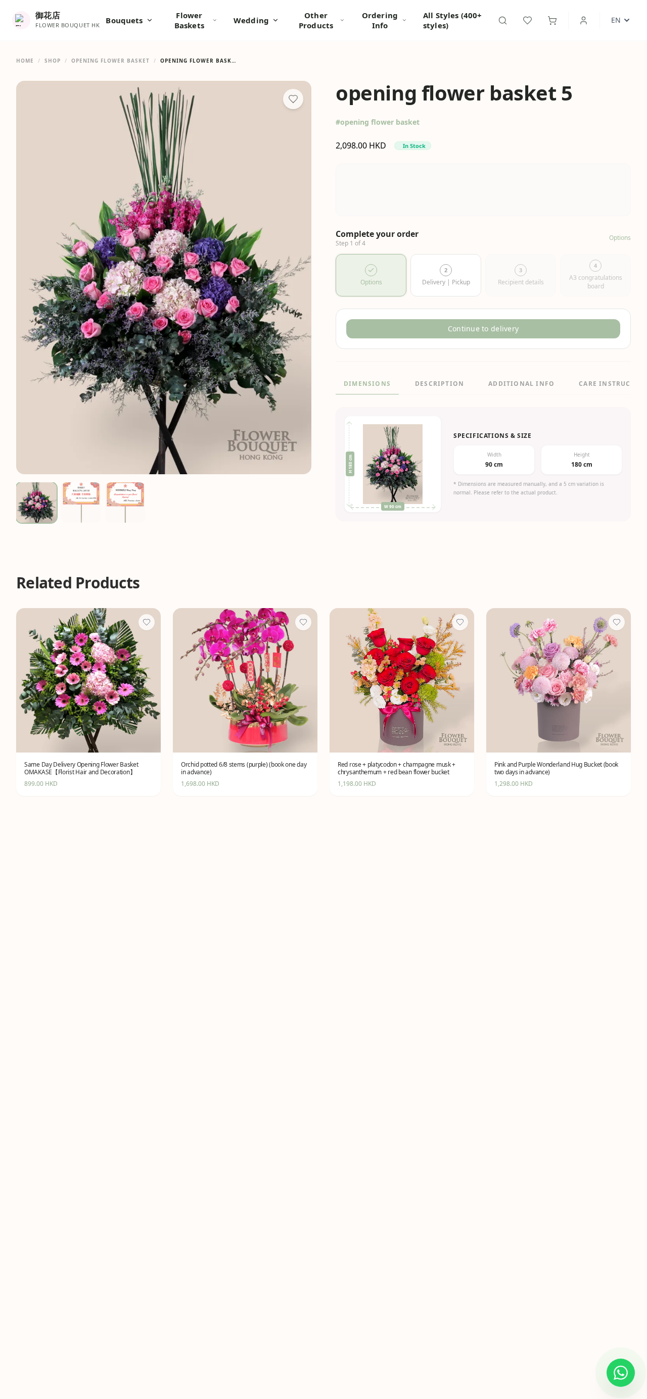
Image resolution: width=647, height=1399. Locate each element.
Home (25, 60)
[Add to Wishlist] (293, 99)
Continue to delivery (483, 328)
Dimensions (367, 383)
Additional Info (521, 383)
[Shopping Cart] (552, 20)
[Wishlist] (527, 20)
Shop (52, 60)
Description (439, 383)
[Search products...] (503, 20)
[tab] (371, 275)
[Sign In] (583, 20)
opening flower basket (110, 60)
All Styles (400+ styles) (452, 20)
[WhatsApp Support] (621, 1373)
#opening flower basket (378, 122)
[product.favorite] (146, 622)
